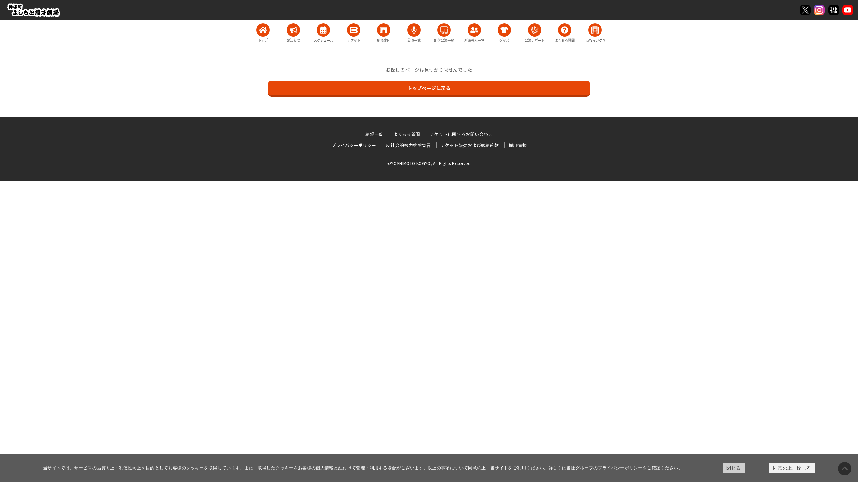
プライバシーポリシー (620, 467)
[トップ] (263, 30)
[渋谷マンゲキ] (595, 30)
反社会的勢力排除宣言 (408, 145)
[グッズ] (504, 30)
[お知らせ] (293, 30)
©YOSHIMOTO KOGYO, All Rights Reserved (429, 163)
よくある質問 (406, 134)
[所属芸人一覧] (474, 30)
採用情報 (518, 145)
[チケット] (353, 30)
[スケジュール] (323, 30)
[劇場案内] (383, 30)
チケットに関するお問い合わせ (461, 134)
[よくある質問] (564, 30)
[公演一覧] (414, 30)
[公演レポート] (534, 30)
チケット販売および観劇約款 (470, 145)
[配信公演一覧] (444, 30)
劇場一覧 (374, 134)
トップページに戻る (428, 88)
